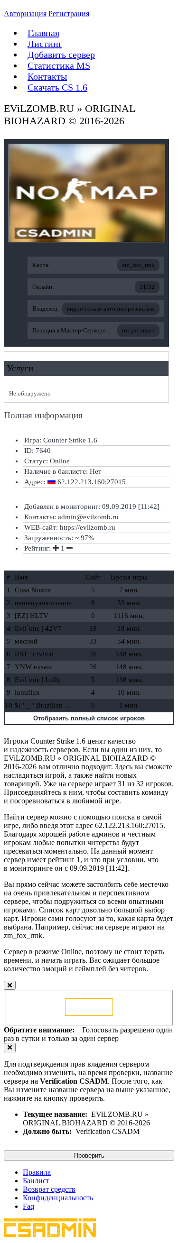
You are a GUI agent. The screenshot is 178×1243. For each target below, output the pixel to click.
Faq (28, 1206)
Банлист (36, 1181)
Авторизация (25, 13)
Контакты (47, 76)
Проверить (89, 1155)
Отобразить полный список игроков (89, 718)
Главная (43, 33)
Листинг (45, 43)
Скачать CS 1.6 (57, 87)
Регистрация (68, 13)
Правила (37, 1172)
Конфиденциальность (58, 1198)
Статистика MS (59, 65)
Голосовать (89, 1007)
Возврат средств (49, 1189)
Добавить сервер (61, 54)
